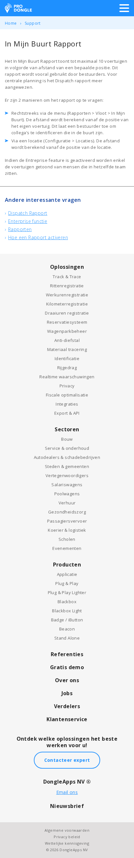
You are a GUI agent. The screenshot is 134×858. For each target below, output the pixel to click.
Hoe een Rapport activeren (38, 237)
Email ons (67, 792)
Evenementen (66, 548)
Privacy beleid (67, 836)
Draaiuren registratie (67, 313)
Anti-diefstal (67, 340)
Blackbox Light (67, 611)
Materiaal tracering (67, 349)
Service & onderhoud (67, 448)
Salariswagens (66, 485)
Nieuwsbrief (67, 806)
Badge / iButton (67, 620)
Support (33, 23)
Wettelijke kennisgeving (67, 843)
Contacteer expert (67, 760)
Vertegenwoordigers (67, 475)
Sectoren (67, 429)
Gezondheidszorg (67, 512)
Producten (67, 564)
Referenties (67, 654)
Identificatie (67, 358)
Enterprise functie (27, 221)
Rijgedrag (67, 367)
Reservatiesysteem (67, 322)
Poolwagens (67, 494)
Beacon (67, 629)
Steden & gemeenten (67, 466)
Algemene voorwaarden (67, 830)
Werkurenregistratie (67, 295)
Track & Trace (67, 277)
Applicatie (67, 574)
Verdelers (67, 706)
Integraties (67, 404)
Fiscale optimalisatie (67, 395)
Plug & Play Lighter (67, 592)
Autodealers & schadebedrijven (67, 457)
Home (11, 23)
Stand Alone (67, 638)
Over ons (67, 680)
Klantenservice (67, 719)
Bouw (67, 439)
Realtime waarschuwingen (66, 377)
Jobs (67, 693)
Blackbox (67, 601)
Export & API (67, 413)
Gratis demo (67, 667)
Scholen (67, 539)
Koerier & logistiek (67, 530)
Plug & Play (66, 583)
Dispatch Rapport (27, 213)
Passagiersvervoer (67, 521)
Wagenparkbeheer (67, 331)
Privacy (67, 386)
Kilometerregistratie (67, 304)
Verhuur (67, 503)
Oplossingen (67, 266)
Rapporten (20, 229)
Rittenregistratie (67, 286)
